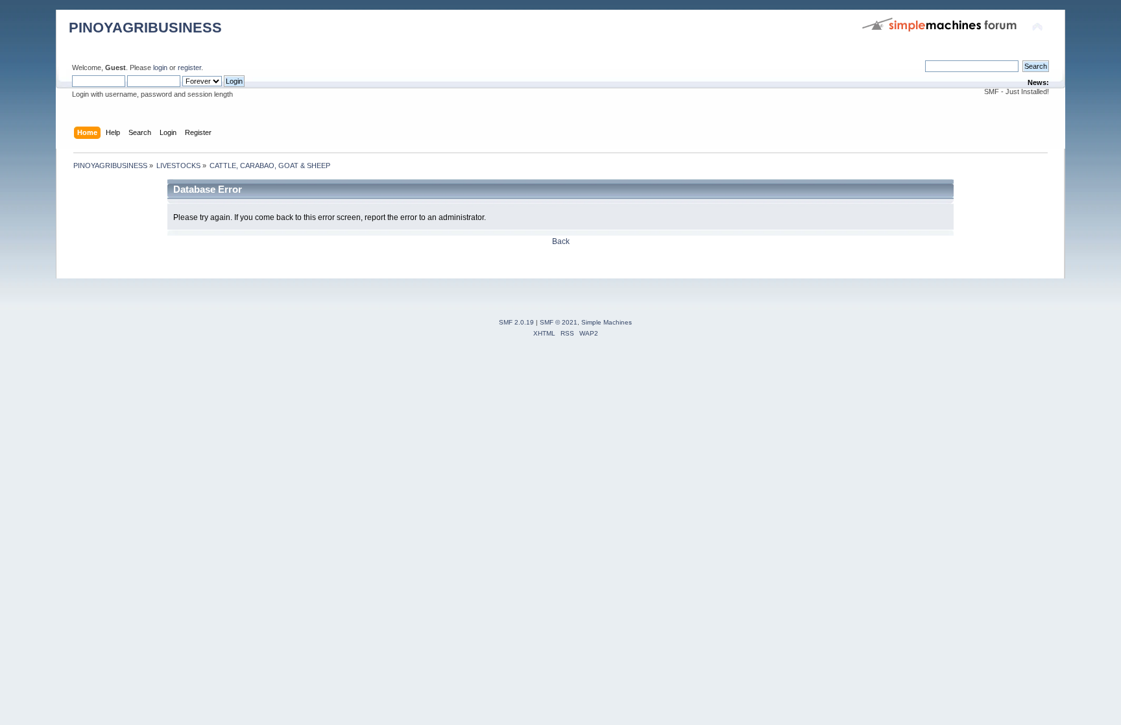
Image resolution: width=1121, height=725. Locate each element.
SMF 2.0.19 (516, 322)
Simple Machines (606, 322)
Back (561, 241)
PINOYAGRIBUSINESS (145, 27)
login (160, 67)
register (189, 67)
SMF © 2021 (558, 322)
